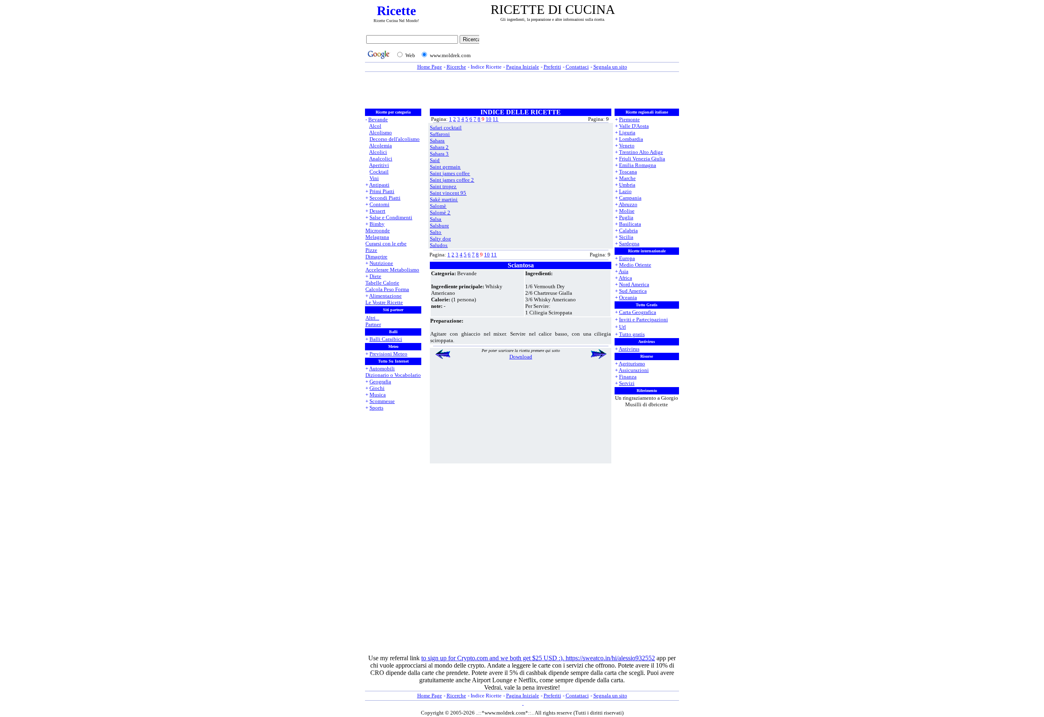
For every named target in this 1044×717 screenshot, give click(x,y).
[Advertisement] (581, 48)
